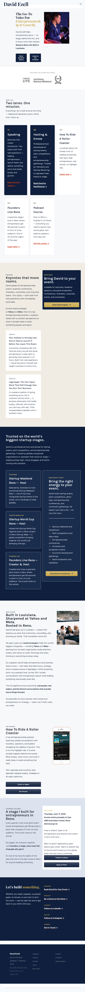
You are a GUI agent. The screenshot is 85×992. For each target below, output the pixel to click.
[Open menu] (81, 4)
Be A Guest (23, 791)
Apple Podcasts (60, 961)
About (35, 965)
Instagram (58, 957)
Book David (36, 969)
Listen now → (66, 174)
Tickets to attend (61, 857)
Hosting (35, 957)
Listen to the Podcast (35, 57)
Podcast (35, 961)
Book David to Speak (21, 57)
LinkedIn (58, 954)
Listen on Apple (23, 784)
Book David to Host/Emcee (60, 573)
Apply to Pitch (61, 865)
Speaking (36, 954)
